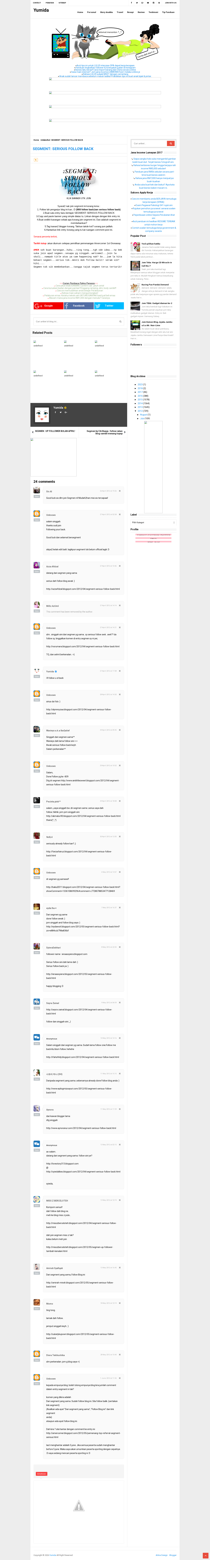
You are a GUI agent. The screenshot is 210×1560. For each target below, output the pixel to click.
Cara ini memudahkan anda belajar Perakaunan (80, 290)
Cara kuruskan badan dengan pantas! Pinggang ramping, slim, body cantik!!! (80, 288)
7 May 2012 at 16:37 (109, 908)
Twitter (109, 305)
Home (36, 140)
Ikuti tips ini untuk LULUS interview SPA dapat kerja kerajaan (106, 65)
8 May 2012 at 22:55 (109, 947)
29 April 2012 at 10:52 (108, 766)
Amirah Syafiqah (54, 1268)
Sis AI (49, 491)
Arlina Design (162, 1555)
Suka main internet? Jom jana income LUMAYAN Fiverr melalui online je (105, 72)
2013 (140, 407)
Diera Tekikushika (55, 1355)
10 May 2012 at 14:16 (108, 1038)
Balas (37, 496)
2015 (140, 399)
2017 (140, 392)
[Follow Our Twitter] (137, 3)
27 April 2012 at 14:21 (108, 627)
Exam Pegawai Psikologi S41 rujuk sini (154, 205)
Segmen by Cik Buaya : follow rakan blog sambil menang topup (105, 432)
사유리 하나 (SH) (54, 1074)
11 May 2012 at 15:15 (108, 1074)
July (142, 418)
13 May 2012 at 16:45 (108, 1268)
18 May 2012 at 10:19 (108, 1303)
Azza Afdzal (52, 566)
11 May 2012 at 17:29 (108, 1109)
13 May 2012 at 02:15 (108, 1145)
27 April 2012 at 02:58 (108, 514)
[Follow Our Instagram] (153, 3)
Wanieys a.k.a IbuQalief (58, 730)
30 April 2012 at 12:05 (108, 837)
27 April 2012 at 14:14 (108, 606)
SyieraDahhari (53, 947)
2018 (140, 388)
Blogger (172, 1555)
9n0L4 (49, 837)
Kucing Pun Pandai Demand (155, 284)
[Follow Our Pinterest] (159, 3)
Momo (49, 1303)
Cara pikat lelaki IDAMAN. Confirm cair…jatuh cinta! (80, 285)
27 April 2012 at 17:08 (108, 671)
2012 (140, 411)
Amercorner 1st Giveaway (107, 243)
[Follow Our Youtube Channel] (148, 3)
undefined (38, 346)
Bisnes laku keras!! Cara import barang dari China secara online (105, 70)
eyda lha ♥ (51, 908)
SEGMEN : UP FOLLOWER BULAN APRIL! (55, 431)
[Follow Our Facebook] (131, 3)
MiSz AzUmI (52, 606)
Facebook (79, 305)
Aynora (49, 1109)
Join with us (170, 3)
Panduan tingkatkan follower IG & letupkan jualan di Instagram (106, 67)
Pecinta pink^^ (53, 801)
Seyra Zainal (52, 1003)
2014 (140, 403)
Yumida (58, 407)
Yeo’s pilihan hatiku (151, 244)
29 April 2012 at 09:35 (108, 730)
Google (48, 305)
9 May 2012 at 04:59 (109, 1003)
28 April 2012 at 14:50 (108, 695)
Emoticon (41, 1474)
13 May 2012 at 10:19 (108, 1200)
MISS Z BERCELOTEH (57, 1200)
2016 (140, 396)
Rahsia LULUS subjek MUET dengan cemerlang (105, 74)
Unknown (51, 515)
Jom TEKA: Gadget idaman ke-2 (157, 303)
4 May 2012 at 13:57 (109, 872)
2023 (140, 384)
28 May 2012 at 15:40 (108, 1355)
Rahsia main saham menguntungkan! (80, 293)
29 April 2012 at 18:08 (108, 801)
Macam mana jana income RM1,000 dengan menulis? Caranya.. (80, 298)
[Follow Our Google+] (142, 3)
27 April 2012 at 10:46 (108, 566)
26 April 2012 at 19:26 (108, 491)
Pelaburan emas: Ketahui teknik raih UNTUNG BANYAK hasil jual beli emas (79, 295)
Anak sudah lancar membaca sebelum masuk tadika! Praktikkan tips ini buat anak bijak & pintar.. (105, 76)
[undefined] (48, 341)
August (144, 414)
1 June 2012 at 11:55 (108, 1378)
